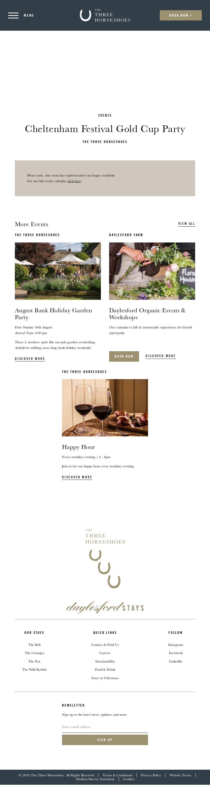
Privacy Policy (151, 775)
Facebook (176, 653)
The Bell (34, 645)
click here (74, 181)
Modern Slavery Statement (95, 779)
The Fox (34, 661)
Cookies (128, 779)
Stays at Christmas (105, 678)
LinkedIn (175, 661)
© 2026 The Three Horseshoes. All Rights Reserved (56, 775)
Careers (105, 653)
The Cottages (34, 653)
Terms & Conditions (117, 775)
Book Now (178, 15)
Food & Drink (105, 669)
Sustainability (105, 661)
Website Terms (180, 775)
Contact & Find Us (105, 645)
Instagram (175, 645)
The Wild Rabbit (34, 669)
